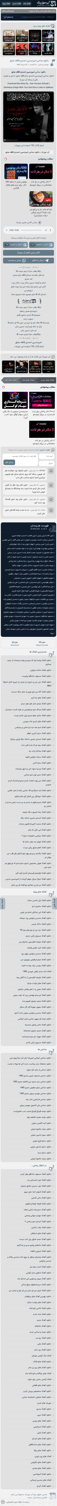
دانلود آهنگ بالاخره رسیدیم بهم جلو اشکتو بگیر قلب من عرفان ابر (29, 855)
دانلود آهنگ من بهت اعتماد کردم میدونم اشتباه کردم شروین (29, 782)
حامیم (39, 552)
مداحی (37, 72)
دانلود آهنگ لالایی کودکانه (40, 1308)
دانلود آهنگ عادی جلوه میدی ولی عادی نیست (32, 715)
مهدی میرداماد (26, 620)
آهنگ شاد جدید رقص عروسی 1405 (37, 971)
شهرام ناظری (37, 578)
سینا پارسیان (9, 569)
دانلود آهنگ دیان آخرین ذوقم (39, 733)
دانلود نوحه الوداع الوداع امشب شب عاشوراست (32, 1111)
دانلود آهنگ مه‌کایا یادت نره (40, 751)
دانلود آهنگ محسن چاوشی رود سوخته (35, 918)
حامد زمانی (11, 548)
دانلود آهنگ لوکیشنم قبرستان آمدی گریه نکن (33, 873)
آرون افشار (32, 535)
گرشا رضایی (37, 595)
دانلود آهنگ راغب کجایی (41, 1227)
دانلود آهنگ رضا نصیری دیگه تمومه (37, 812)
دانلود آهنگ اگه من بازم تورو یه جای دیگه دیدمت (31, 691)
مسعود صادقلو (47, 616)
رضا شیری (31, 561)
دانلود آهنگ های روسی (42, 1420)
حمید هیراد (16, 557)
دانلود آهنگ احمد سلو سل (40, 1266)
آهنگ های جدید (47, 380)
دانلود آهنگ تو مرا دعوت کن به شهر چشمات (33, 768)
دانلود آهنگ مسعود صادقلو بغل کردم (35, 1174)
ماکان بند (7, 595)
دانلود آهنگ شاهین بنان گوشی (38, 1272)
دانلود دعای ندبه (44, 1152)
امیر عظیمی (6, 540)
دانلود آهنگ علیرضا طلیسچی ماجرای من (35, 941)
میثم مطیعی (29, 625)
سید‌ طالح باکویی (35, 569)
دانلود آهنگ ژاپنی (44, 1432)
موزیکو (15, 644)
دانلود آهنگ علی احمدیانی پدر (39, 1180)
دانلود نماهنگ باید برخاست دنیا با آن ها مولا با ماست (29, 1064)
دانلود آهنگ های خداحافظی (40, 1444)
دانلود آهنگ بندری (43, 1409)
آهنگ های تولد (11, 380)
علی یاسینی (26, 586)
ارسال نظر (9, 462)
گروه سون (27, 595)
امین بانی (49, 544)
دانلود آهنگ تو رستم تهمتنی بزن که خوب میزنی (32, 995)
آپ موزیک (46, 3)
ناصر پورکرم (18, 625)
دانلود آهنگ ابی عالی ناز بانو (39, 829)
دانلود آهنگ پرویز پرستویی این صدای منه (34, 1278)
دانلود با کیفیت (39, 244)
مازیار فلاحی (17, 595)
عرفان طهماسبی (47, 582)
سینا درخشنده (48, 574)
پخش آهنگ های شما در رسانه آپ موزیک (42, 11)
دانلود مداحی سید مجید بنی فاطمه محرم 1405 (32, 1081)
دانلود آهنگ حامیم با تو (41, 906)
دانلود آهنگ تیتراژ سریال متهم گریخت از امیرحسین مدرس (28, 879)
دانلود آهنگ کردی (44, 1486)
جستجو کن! (8, 17)
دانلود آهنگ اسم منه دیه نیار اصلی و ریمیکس (33, 727)
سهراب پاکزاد (16, 565)
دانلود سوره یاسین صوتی (41, 1135)
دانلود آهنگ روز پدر (43, 1338)
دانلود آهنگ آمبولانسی (42, 1474)
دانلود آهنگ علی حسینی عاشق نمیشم (36, 1186)
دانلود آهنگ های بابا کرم (41, 697)
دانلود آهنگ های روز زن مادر (39, 1367)
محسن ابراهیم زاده (10, 599)
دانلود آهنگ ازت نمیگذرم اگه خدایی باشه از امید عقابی (29, 790)
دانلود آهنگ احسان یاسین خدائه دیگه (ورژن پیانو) (31, 739)
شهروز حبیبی (26, 578)
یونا (51, 633)
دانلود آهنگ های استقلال (41, 1233)
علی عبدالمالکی (47, 586)
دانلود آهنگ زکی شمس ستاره (39, 900)
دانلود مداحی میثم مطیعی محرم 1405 (35, 1087)
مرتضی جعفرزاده (22, 612)
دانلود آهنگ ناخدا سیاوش (40, 670)
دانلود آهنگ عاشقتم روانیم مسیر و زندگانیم (34, 1245)
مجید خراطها (34, 599)
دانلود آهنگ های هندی (42, 1468)
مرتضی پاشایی (36, 612)
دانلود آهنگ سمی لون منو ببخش (37, 774)
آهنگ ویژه (6, 3)
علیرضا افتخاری (14, 586)
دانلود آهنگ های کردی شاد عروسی (37, 721)
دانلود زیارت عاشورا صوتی (41, 1129)
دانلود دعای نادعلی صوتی (40, 1146)
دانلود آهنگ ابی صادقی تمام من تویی (35, 912)
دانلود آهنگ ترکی (44, 1343)
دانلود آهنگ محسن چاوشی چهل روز (36, 953)
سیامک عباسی (48, 569)
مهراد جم (49, 625)
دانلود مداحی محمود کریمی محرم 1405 (35, 1075)
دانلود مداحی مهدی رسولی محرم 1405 (35, 1093)
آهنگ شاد (26, 3)
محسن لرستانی (35, 603)
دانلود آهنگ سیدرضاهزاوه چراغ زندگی (36, 1284)
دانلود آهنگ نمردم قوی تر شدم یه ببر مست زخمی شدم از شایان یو (28, 804)
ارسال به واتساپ (14, 260)
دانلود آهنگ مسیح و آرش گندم (38, 1042)
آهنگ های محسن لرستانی (40, 1480)
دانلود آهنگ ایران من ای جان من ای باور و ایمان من (30, 1290)
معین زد (31, 616)
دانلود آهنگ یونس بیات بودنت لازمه (36, 965)
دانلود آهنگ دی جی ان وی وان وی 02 (35, 930)
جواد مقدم (21, 548)
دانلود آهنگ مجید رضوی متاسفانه (37, 1030)
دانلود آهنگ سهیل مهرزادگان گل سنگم (35, 1007)
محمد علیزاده (48, 608)
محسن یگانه (23, 603)
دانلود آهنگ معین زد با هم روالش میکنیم (34, 989)
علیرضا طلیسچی (47, 591)
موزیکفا (42, 644)
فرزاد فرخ (25, 591)
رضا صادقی (22, 561)
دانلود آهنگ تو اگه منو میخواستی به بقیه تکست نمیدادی (28, 709)
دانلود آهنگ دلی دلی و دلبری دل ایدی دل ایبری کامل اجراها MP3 (27, 684)
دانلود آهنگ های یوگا (42, 1450)
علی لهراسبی (36, 586)
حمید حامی (49, 557)
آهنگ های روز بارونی (43, 1456)
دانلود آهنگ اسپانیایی (42, 1426)
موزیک (22, 79)
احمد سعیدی (36, 540)
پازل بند (29, 548)
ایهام (32, 544)
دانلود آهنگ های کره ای (41, 1438)
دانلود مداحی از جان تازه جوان (39, 1069)
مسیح (38, 616)
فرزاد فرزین (16, 591)
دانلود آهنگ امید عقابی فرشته (39, 947)
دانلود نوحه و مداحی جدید (40, 1332)
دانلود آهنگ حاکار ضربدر (41, 924)
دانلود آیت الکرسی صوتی (41, 1123)
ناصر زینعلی (8, 625)
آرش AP (50, 535)
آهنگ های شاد (28, 380)
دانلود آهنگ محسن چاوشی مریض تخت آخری (32, 1013)
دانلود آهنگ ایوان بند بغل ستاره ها (37, 841)
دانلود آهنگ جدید (44, 1320)
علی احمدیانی (35, 582)
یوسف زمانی (10, 629)
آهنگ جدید (16, 3)
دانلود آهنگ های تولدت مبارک (39, 983)
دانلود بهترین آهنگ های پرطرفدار (38, 1296)
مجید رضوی (23, 599)
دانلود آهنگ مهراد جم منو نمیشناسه (36, 1036)
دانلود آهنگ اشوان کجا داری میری (37, 1192)
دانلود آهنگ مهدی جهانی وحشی (38, 1215)
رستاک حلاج (49, 561)
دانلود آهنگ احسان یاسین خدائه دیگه (36, 818)
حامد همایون (48, 552)
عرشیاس (17, 578)
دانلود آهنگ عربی (44, 1415)
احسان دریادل (48, 540)
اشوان (27, 540)
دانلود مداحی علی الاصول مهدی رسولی (35, 1105)
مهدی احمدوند (20, 616)
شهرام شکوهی (48, 578)
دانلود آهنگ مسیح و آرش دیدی (38, 936)
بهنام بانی (37, 548)
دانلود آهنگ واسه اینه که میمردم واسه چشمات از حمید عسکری (29, 662)
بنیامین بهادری (47, 548)
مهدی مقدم (37, 620)
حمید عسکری (38, 557)
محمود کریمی (48, 612)
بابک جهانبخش (15, 544)
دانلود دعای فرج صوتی (42, 1141)
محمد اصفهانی (10, 603)
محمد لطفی (36, 608)
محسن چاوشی (47, 603)
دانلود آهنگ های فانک (42, 1361)
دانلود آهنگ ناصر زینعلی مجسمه (38, 1024)
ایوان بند (25, 544)
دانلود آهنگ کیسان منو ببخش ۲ (38, 1221)
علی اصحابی (23, 582)
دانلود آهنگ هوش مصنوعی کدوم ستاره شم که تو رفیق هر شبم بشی (28, 865)
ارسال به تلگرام (38, 260)
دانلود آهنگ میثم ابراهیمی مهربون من (36, 959)
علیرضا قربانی (35, 591)
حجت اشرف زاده (29, 552)
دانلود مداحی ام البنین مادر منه (38, 1099)
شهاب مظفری (13, 574)
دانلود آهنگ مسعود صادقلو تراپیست (36, 676)
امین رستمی (39, 544)
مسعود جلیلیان (9, 612)
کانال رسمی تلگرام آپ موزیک (28, 252)
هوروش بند (30, 629)
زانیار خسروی (38, 565)
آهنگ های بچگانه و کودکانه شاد (38, 1373)
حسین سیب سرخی (15, 552)
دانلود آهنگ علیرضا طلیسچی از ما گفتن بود (33, 977)
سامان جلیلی (27, 565)
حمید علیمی (26, 557)
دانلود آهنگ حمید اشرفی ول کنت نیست (35, 1239)
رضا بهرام (39, 561)
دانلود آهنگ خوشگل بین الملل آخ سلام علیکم (33, 796)
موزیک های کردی (44, 1403)
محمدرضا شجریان (24, 608)
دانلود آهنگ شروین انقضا (40, 1251)
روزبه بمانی (49, 565)
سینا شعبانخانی (35, 574)
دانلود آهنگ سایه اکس (42, 763)
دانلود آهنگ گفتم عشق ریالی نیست (37, 847)
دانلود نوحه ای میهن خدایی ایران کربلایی (34, 1019)
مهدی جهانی (8, 616)
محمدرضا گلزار (10, 608)
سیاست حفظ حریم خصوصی (17, 1502)
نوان (51, 629)
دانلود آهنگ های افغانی (41, 1385)
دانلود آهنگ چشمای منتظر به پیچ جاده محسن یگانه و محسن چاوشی (29, 1259)
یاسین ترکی (20, 629)
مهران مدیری (40, 625)
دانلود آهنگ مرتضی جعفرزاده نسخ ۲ (36, 835)
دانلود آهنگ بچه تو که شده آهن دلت (36, 745)
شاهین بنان (24, 574)
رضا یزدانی (12, 561)
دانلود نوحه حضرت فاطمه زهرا (39, 1117)
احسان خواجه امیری (19, 535)
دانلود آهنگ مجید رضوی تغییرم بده (36, 1001)
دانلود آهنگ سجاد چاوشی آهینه (38, 757)
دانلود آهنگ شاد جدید (42, 1314)
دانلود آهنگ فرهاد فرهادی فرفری (38, 1203)
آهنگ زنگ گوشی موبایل (41, 1355)
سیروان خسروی (21, 569)
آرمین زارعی (41, 535)
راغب (9, 557)
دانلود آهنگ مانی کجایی (41, 1197)
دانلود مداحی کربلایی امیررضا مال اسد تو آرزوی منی (30, 1058)
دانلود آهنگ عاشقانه (43, 1326)
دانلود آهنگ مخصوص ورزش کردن (37, 1391)
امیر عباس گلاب (18, 540)
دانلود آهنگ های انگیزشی (41, 1462)
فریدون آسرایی (47, 595)
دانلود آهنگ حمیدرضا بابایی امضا (37, 1209)
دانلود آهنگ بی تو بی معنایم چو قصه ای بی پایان (31, 885)
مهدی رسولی (48, 620)
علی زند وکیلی (12, 582)
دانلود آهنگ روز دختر (42, 1349)
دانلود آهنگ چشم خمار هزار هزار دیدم (36, 703)
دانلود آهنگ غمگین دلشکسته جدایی (36, 1397)
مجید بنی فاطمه (47, 599)
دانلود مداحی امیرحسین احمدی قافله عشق (29, 60)
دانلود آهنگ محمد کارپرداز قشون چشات (35, 824)
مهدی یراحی (14, 620)
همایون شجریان (42, 629)
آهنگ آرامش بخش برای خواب (39, 1379)
